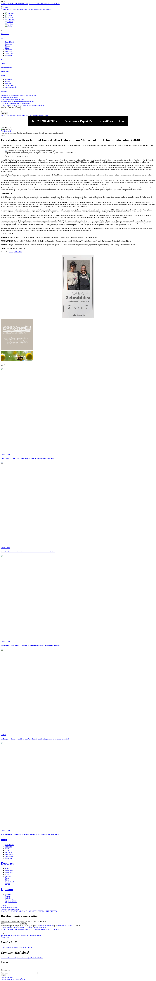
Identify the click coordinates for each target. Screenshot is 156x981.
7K (30, 4)
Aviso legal (21, 105)
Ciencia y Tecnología (25, 96)
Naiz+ (7, 48)
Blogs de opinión (11, 87)
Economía (8, 44)
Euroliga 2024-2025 (15, 252)
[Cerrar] (2, 969)
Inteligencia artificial (40, 9)
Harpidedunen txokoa (34, 935)
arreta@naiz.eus (12, 947)
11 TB (57, 4)
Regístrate (21, 979)
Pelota (18, 115)
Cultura (30, 9)
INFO (3, 7)
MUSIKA (11, 4)
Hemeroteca (20, 99)
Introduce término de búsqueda (11, 107)
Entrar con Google (7, 977)
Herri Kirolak (9, 882)
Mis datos (4, 935)
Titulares (23, 935)
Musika (16, 101)
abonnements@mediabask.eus (17, 958)
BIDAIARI (19, 4)
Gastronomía (14, 96)
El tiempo (4, 97)
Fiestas (49, 9)
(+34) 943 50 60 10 (25, 947)
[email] (4, 135)
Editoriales (8, 79)
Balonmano (33, 115)
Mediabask (16, 103)
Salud (35, 96)
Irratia (3, 101)
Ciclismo (9, 115)
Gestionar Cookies (31, 105)
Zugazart (8, 81)
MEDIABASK (42, 4)
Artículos (8, 83)
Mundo (7, 46)
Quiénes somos (6, 105)
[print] (2, 135)
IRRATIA (4, 4)
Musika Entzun (24, 101)
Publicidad (40, 105)
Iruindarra (8, 55)
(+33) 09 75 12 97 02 (35, 958)
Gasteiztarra (9, 53)
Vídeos (3, 99)
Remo (14, 115)
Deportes (24, 9)
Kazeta (22, 103)
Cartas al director (10, 85)
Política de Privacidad (46, 926)
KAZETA (51, 4)
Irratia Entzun (9, 101)
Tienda (15, 97)
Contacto (14, 105)
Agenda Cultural (5, 71)
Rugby (45, 115)
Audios (13, 99)
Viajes (8, 96)
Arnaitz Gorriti (6, 131)
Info (13, 9)
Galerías (8, 99)
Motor (7, 880)
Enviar (24, 923)
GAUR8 (34, 4)
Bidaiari (31, 101)
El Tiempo (15, 909)
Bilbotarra (8, 50)
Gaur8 (10, 103)
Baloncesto (24, 115)
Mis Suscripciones (14, 935)
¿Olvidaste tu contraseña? (9, 979)
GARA (25, 4)
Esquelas (10, 97)
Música (3, 96)
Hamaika (27, 103)
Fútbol (3, 115)
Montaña (40, 115)
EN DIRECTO (10, 911)
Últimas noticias (6, 9)
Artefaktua (4, 91)
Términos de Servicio (65, 926)
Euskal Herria (9, 42)
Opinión (18, 9)
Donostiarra (9, 51)
